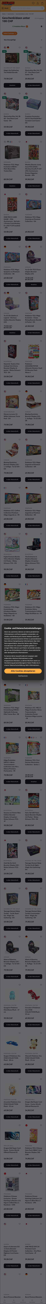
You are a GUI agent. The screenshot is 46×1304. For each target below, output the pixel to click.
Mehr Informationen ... (32, 665)
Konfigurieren (23, 676)
